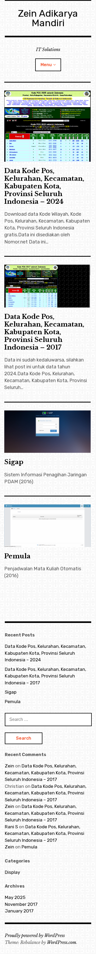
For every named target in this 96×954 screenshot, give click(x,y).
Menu (46, 64)
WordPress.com (61, 942)
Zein (9, 765)
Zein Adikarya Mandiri (48, 18)
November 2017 (21, 904)
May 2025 (15, 897)
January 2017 (19, 911)
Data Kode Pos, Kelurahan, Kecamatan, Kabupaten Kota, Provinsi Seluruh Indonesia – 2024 (44, 186)
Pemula (17, 556)
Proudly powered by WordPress (35, 935)
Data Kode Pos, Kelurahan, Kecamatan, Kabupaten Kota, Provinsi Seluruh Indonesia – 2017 (44, 332)
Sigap (13, 462)
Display (12, 872)
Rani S (11, 826)
